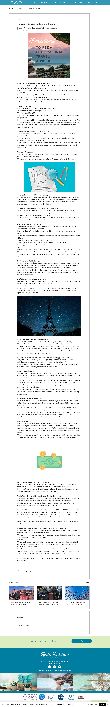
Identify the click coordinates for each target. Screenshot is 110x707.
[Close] (108, 704)
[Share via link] (31, 571)
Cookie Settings (92, 704)
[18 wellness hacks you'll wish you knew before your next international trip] (77, 593)
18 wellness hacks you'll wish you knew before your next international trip (76, 603)
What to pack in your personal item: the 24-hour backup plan (48, 603)
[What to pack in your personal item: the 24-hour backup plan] (49, 593)
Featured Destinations (35, 8)
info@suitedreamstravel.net (63, 661)
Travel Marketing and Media (65, 670)
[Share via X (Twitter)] (22, 571)
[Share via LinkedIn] (26, 571)
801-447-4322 (51, 661)
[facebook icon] (49, 666)
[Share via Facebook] (18, 571)
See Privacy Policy (69, 704)
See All (88, 582)
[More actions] (80, 20)
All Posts (11, 8)
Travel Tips (21, 8)
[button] (87, 8)
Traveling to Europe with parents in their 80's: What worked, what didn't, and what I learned (21, 603)
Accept (102, 704)
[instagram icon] (54, 666)
